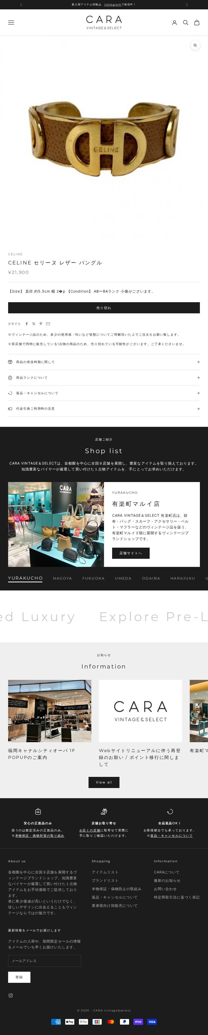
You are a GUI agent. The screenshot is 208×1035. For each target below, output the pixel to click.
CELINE (15, 254)
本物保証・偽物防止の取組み (117, 889)
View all (104, 782)
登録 (19, 977)
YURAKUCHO (25, 578)
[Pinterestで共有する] (41, 324)
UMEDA (123, 578)
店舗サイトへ (130, 553)
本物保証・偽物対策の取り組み (40, 835)
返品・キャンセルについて (171, 835)
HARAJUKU (182, 578)
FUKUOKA (93, 578)
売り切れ (104, 308)
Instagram (112, 4)
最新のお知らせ (167, 880)
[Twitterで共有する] (34, 324)
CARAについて (167, 872)
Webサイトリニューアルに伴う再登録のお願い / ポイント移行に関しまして (140, 757)
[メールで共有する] (48, 324)
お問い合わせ (165, 889)
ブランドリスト (105, 880)
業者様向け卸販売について (115, 905)
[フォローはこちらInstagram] (10, 995)
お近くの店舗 (90, 830)
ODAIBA (151, 578)
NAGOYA (62, 578)
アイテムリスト (105, 872)
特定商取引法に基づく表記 (177, 897)
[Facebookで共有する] (27, 324)
